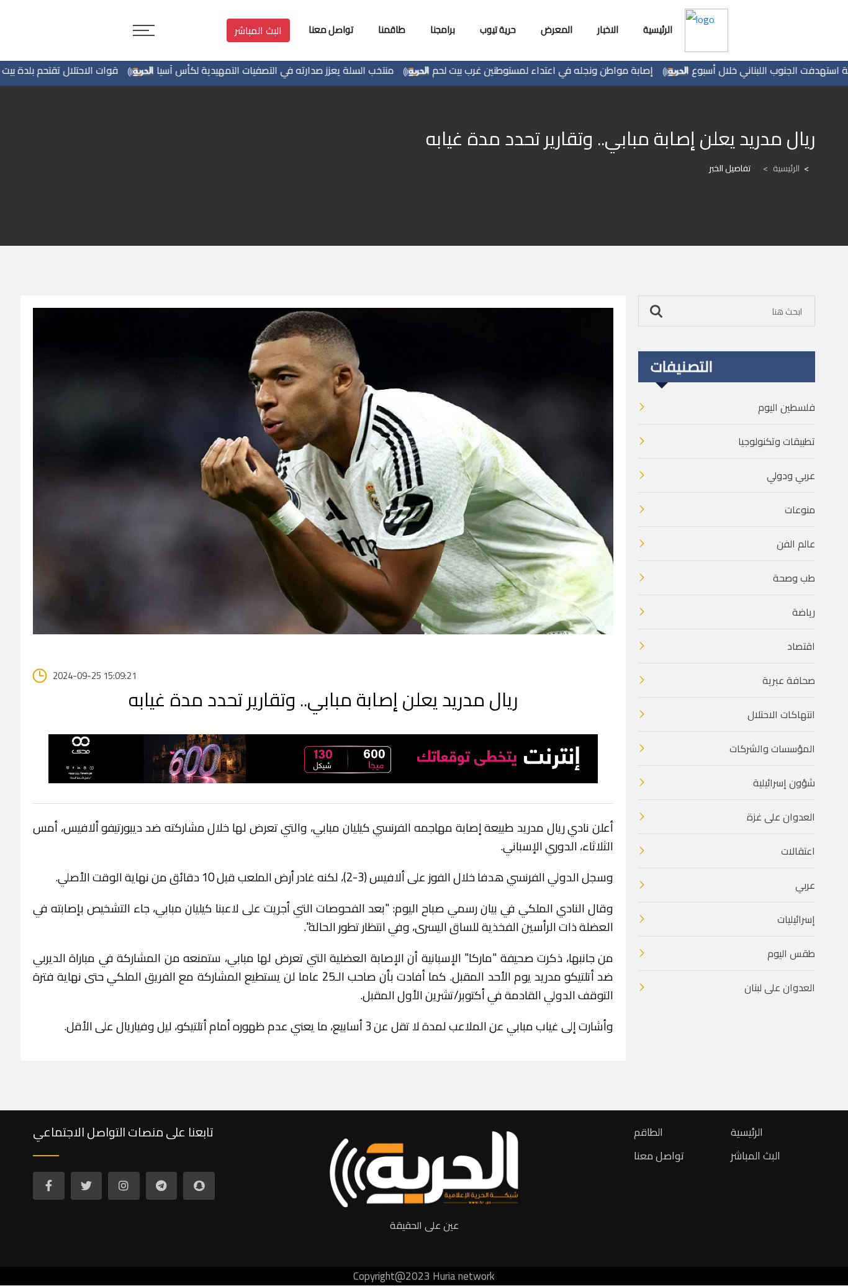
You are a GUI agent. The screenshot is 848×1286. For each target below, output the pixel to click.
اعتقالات (798, 851)
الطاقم (648, 1132)
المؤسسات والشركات (772, 748)
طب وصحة (794, 578)
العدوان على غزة (781, 816)
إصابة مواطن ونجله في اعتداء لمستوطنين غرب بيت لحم (567, 70)
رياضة (803, 612)
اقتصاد (801, 646)
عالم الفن (796, 543)
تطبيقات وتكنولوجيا (776, 441)
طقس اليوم (791, 953)
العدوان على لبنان (779, 987)
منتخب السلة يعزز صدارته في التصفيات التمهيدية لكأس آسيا (299, 70)
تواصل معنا (659, 1155)
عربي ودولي (791, 475)
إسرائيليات (796, 919)
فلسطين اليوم (786, 407)
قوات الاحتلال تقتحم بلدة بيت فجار (74, 70)
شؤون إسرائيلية (784, 782)
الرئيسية (781, 168)
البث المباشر (258, 30)
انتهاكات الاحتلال (781, 714)
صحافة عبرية (788, 680)
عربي (805, 885)
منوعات (800, 509)
